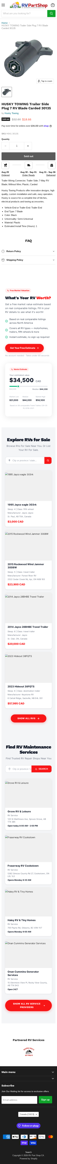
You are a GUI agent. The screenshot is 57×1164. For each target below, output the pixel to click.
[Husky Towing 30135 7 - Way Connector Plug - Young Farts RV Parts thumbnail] (7, 92)
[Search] (51, 13)
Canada (27, 1114)
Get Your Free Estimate (22, 347)
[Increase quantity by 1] (28, 146)
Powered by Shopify (28, 1158)
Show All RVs (26, 718)
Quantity (5, 139)
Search (43, 769)
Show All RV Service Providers (27, 1005)
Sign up (45, 1099)
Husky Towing (12, 113)
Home (5, 23)
